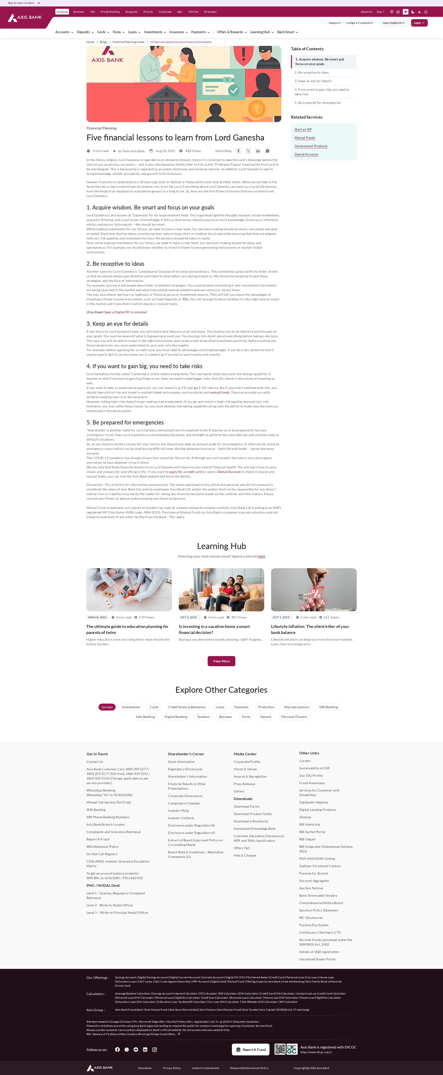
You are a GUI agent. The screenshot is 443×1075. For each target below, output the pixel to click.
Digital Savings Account (153, 977)
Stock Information (181, 762)
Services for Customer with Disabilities (319, 792)
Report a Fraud (254, 1049)
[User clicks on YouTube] (136, 1049)
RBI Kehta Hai (309, 824)
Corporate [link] (165, 11)
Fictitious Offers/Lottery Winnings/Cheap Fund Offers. (141, 1034)
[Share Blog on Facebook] (239, 151)
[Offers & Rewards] (246, 32)
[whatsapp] (398, 12)
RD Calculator (228, 993)
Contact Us (95, 762)
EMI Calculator (248, 993)
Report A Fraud (98, 839)
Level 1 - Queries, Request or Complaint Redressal (116, 895)
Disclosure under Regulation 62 (191, 833)
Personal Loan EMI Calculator (135, 997)
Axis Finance (208, 1009)
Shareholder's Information (187, 776)
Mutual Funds (305, 138)
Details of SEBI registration (319, 952)
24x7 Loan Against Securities (172, 981)
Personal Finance (294, 717)
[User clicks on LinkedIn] (145, 1049)
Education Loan (126, 981)
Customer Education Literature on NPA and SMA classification (259, 838)
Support (335, 22)
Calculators (95, 994)
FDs (186, 299)
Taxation (203, 717)
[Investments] (165, 32)
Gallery (239, 791)
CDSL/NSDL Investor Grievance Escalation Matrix (118, 863)
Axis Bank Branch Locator (106, 824)
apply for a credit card (185, 472)
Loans (132, 32)
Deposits (83, 32)
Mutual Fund (236, 981)
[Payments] (209, 32)
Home (90, 42)
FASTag (251, 981)
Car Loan (312, 977)
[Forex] (124, 32)
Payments (198, 32)
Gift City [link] (193, 11)
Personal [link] (62, 11)
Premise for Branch (313, 873)
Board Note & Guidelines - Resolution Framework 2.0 (196, 854)
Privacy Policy (172, 1068)
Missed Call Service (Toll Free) (109, 802)
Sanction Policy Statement (318, 910)
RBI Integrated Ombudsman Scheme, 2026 (326, 849)
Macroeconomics (297, 707)
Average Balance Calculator (132, 993)
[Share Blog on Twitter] (248, 151)
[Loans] (140, 32)
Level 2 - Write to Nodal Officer (110, 905)
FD (242, 977)
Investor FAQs (178, 810)
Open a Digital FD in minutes (124, 312)
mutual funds (220, 392)
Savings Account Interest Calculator (175, 993)
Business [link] (78, 11)
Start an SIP (303, 129)
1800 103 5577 (98, 774)
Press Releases (244, 784)
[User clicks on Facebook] (117, 1049)
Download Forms (246, 806)
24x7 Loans (145, 981)
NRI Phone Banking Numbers (108, 817)
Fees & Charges (245, 855)
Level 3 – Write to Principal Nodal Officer (117, 912)
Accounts (62, 32)
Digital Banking (176, 717)
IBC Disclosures (311, 918)
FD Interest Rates (257, 977)
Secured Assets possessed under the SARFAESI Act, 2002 (325, 942)
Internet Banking (293, 981)
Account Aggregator (314, 881)
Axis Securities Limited (183, 1009)
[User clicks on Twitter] (126, 1049)
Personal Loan (295, 977)
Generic (266, 717)
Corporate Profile (247, 762)
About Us (366, 11)
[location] (392, 12)
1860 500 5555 (98, 778)
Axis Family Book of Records (324, 981)
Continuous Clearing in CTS (319, 932)
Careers (305, 761)
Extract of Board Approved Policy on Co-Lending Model (195, 842)
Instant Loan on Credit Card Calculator (321, 993)
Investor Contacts (181, 818)
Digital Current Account (185, 977)
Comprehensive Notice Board (321, 903)
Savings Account (125, 977)
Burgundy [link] (132, 11)
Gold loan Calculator (215, 997)
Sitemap (305, 817)
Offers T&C (242, 848)
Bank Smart (285, 32)
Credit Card (277, 977)
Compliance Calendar (184, 803)
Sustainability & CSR (314, 768)
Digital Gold (218, 981)
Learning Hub (260, 32)
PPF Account (201, 981)
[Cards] (108, 32)
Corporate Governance (185, 796)
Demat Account (229, 472)
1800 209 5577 (136, 769)
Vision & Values (245, 769)
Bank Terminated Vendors (318, 895)
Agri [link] (179, 11)
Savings (107, 707)
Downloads (243, 798)
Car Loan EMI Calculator (223, 1001)
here (261, 556)
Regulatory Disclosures (185, 769)
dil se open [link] (210, 11)
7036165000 (123, 795)
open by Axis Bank (268, 981)
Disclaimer (145, 1068)
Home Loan (327, 977)
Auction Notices (311, 888)
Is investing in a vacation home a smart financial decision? (214, 629)
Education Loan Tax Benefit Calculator (182, 1001)
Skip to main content (21, 3)
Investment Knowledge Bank (255, 828)
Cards (101, 32)
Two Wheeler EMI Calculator (259, 1001)
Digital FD (231, 977)
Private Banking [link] (110, 11)
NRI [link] (92, 11)
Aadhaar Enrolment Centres (320, 866)
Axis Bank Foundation (129, 1009)
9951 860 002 (132, 878)
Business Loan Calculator (246, 997)
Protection (266, 707)
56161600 (112, 878)
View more (221, 661)
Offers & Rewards (230, 32)
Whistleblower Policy (103, 846)
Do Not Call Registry (102, 854)
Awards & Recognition (250, 776)
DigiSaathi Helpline (313, 802)
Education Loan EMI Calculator (136, 1001)
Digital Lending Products (317, 810)
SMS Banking (96, 810)
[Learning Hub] (273, 32)
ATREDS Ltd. (285, 1009)
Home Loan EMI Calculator (281, 997)
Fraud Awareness (312, 783)
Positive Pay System (314, 925)
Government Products (311, 146)
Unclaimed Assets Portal (317, 959)
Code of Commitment (205, 1068)
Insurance (177, 32)
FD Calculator (208, 993)
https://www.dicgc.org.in (316, 1052)
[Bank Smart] (297, 32)
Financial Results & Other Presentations (187, 786)
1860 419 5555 (137, 774)
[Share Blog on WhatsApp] (268, 151)
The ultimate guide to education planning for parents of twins (127, 629)
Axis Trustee (250, 1009)
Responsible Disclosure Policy (249, 1068)
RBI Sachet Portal (312, 832)
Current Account (213, 977)
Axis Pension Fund (229, 1009)
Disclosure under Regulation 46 (191, 825)
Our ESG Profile (311, 775)
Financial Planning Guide (128, 42)
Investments (153, 32)
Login (417, 22)
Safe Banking (145, 717)
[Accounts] (72, 32)
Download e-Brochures (251, 821)
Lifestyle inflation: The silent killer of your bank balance (310, 629)
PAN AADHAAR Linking (317, 858)
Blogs (103, 42)
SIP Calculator (289, 1001)
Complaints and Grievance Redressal (114, 832)
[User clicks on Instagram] (154, 1049)
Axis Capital (267, 1009)
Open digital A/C (393, 22)
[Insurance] (187, 32)
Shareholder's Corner (186, 754)
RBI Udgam (307, 839)
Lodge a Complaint (360, 22)
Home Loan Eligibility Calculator (320, 997)
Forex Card (123, 985)
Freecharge (302, 1009)
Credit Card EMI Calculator (277, 993)
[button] (381, 11)
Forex (117, 32)
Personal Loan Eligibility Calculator (178, 997)
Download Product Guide (253, 814)
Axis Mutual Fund (156, 1009)
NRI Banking (328, 707)
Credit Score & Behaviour (187, 707)
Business (225, 717)
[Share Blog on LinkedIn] (258, 151)
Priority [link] (148, 11)
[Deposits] (92, 32)
